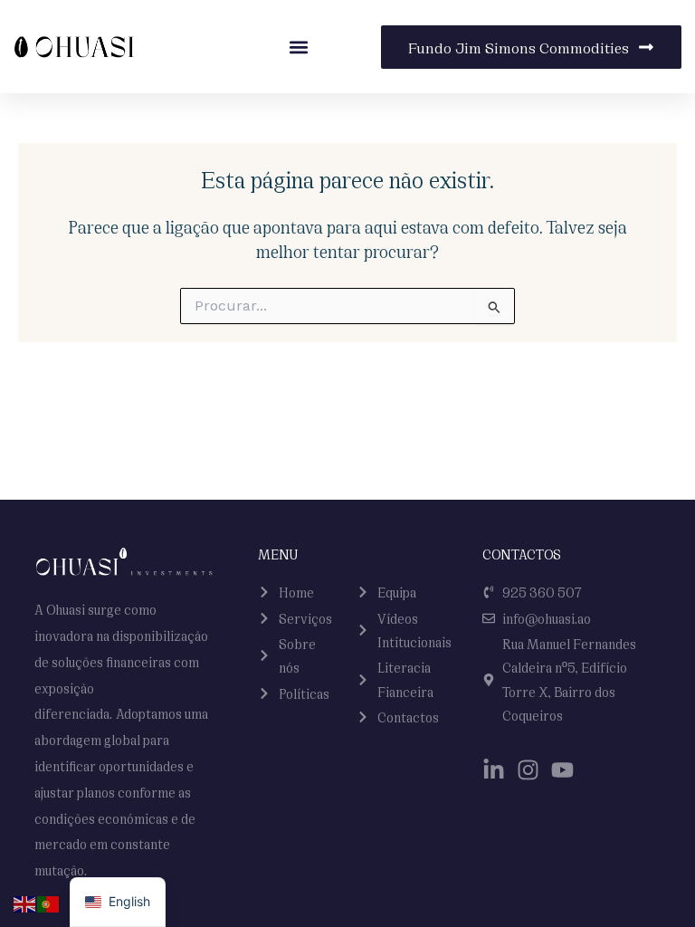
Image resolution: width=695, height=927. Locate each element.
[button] (298, 47)
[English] (25, 902)
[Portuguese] (49, 902)
